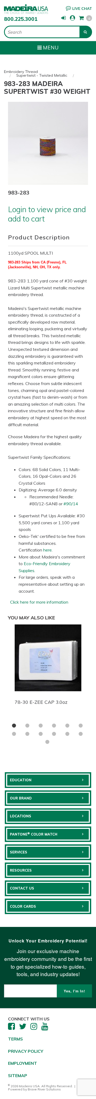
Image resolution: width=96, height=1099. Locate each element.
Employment (22, 1063)
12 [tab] (81, 734)
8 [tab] (27, 734)
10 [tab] (54, 734)
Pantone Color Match (33, 834)
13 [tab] (47, 742)
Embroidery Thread (21, 71)
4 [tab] (54, 726)
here (47, 550)
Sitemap (17, 1075)
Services (18, 852)
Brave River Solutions (44, 1089)
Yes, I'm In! (74, 991)
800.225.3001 (21, 19)
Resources (21, 870)
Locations (20, 816)
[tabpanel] (48, 666)
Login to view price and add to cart (47, 213)
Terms (15, 1039)
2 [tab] (27, 726)
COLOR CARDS (23, 906)
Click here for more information (39, 602)
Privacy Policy (25, 1051)
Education (20, 780)
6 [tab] (81, 726)
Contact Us (22, 888)
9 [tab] (41, 734)
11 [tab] (67, 734)
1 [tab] (14, 726)
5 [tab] (67, 726)
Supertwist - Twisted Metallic (41, 75)
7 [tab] (14, 734)
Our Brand (21, 798)
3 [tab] (41, 726)
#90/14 (70, 503)
